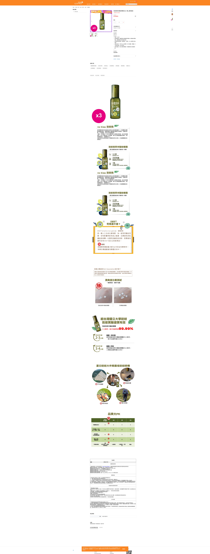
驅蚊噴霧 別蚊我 (93, 65)
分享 (115, 59)
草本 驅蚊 (117, 65)
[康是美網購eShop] (79, 3)
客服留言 (111, 552)
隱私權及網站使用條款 (97, 553)
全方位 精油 (99, 68)
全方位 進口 (105, 68)
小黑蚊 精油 (112, 65)
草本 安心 (106, 65)
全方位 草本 (100, 65)
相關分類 (92, 63)
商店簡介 (95, 552)
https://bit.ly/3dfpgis (106, 466)
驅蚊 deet (128, 65)
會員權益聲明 (112, 553)
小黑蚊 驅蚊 (93, 68)
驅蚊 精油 (122, 65)
